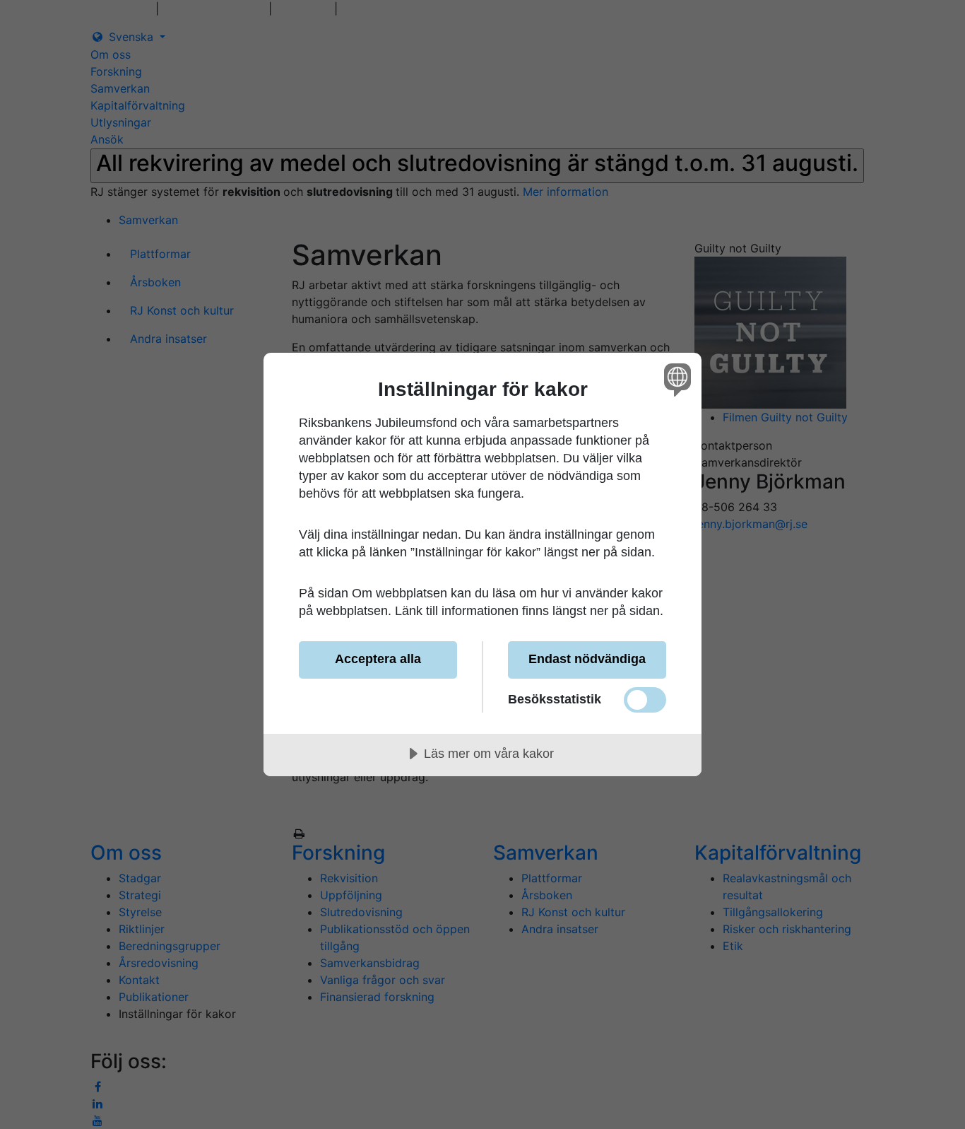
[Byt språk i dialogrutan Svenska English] (675, 379)
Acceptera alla (378, 659)
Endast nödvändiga (587, 659)
